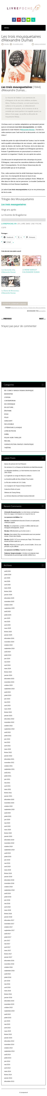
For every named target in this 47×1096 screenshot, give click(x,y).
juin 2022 (7, 739)
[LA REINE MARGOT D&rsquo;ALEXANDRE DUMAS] (31, 260)
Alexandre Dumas (28, 130)
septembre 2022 (9, 729)
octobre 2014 (8, 1048)
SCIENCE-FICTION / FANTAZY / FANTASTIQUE (19, 444)
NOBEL (6, 434)
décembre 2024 (9, 638)
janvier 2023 (8, 715)
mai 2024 (7, 662)
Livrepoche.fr (9, 224)
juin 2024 (7, 658)
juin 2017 (7, 940)
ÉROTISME (7, 411)
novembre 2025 (9, 601)
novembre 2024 (9, 642)
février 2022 (8, 752)
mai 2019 (7, 863)
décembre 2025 (9, 598)
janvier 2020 (8, 836)
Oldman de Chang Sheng (12, 492)
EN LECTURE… (9, 407)
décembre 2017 (9, 920)
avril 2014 (7, 1068)
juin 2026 (7, 578)
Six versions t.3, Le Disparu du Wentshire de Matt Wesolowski (23, 467)
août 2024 (7, 652)
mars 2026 (7, 588)
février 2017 (8, 954)
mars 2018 (7, 910)
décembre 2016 (9, 960)
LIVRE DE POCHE (10, 431)
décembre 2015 (9, 1001)
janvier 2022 (8, 756)
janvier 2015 (8, 1038)
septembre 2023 (9, 689)
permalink (42, 311)
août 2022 (7, 732)
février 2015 (8, 1034)
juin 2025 (7, 618)
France (25, 308)
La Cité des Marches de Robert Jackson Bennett (19, 496)
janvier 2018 (8, 917)
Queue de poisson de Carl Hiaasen (15, 464)
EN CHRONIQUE (9, 404)
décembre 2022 (9, 719)
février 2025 (8, 631)
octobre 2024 (8, 645)
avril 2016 (7, 987)
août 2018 (7, 893)
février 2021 (8, 793)
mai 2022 (7, 742)
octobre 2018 (8, 887)
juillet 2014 (7, 1058)
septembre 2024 (9, 648)
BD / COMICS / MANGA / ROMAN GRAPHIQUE (18, 390)
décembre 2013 (9, 1081)
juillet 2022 (7, 735)
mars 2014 (7, 1071)
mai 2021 (7, 783)
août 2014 (7, 1054)
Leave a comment (40, 44)
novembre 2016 (9, 964)
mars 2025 (7, 628)
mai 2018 (7, 903)
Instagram (24, 20)
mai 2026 (7, 581)
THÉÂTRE (7, 448)
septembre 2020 (9, 809)
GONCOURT (8, 421)
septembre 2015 (9, 1011)
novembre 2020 (9, 803)
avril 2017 (7, 947)
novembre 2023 (9, 682)
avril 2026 (7, 585)
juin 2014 (7, 1061)
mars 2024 (7, 668)
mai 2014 (7, 1064)
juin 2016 (7, 981)
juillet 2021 (7, 776)
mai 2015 (7, 1024)
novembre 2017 (9, 924)
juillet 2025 (7, 615)
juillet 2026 (7, 574)
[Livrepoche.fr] (23, 13)
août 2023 (7, 692)
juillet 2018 (7, 897)
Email (28, 20)
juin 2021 (7, 779)
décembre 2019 (9, 840)
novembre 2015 (9, 1004)
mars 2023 (7, 709)
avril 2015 (7, 1028)
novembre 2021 (9, 762)
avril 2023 (7, 705)
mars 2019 (7, 870)
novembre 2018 (9, 883)
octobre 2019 (8, 846)
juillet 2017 (7, 937)
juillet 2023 (7, 695)
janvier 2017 (8, 957)
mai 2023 (7, 702)
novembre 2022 (9, 722)
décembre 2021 (9, 759)
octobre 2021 (8, 766)
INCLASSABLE (9, 424)
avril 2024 (7, 665)
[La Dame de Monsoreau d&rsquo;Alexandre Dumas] (10, 281)
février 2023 (8, 712)
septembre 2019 (9, 850)
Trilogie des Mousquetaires (36, 308)
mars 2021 (7, 789)
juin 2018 (7, 900)
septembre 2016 (9, 970)
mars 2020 (7, 830)
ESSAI (6, 414)
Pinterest (19, 20)
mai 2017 (7, 944)
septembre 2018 (9, 890)
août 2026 (7, 571)
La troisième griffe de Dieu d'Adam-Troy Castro (18, 479)
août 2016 (7, 974)
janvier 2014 (8, 1078)
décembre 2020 (9, 799)
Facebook (14, 20)
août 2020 (7, 813)
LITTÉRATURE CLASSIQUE (18, 304)
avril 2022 (7, 746)
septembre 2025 (9, 608)
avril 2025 (7, 625)
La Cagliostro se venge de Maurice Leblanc (17, 476)
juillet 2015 (7, 1017)
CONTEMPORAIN (10, 400)
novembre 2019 (9, 843)
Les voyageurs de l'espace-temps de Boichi (17, 486)
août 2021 (7, 772)
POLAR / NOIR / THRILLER (12, 437)
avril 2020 (7, 826)
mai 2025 (7, 621)
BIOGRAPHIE (8, 394)
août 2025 (7, 611)
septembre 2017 (9, 930)
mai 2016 (7, 984)
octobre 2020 (8, 806)
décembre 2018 (9, 880)
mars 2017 (7, 950)
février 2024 (8, 672)
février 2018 (8, 913)
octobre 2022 (8, 726)
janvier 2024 (8, 675)
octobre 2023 (8, 685)
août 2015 (7, 1014)
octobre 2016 (8, 967)
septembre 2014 (9, 1051)
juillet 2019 (7, 856)
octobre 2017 (8, 927)
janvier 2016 (8, 997)
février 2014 (8, 1074)
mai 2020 (7, 823)
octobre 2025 (8, 605)
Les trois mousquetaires (13, 204)
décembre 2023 (9, 678)
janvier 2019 (8, 876)
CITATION (7, 397)
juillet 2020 (7, 816)
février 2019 (8, 873)
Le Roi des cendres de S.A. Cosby (15, 482)
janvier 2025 (8, 635)
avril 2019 (7, 866)
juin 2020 (7, 819)
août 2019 (7, 853)
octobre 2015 (8, 1007)
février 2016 (8, 994)
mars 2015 (7, 1031)
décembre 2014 (9, 1041)
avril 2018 (7, 907)
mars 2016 (7, 991)
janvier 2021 (8, 796)
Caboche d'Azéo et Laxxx (12, 489)
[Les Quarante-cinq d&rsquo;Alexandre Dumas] (10, 260)
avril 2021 (7, 786)
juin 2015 (7, 1021)
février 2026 (8, 591)
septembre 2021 (9, 769)
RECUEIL (7, 441)
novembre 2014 (9, 1044)
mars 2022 (7, 749)
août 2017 (7, 934)
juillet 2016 (7, 977)
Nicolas (6, 44)
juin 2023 (7, 699)
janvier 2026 (8, 595)
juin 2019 (7, 860)
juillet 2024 (7, 655)
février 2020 (8, 833)
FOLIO (6, 417)
